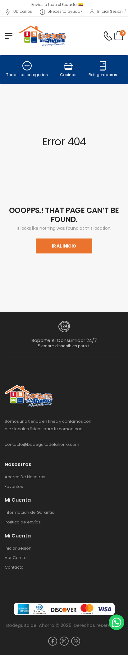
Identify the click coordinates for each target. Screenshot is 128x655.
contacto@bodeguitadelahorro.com (42, 444)
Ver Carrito (16, 557)
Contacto (14, 567)
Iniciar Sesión (18, 548)
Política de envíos (23, 522)
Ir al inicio (64, 246)
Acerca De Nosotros (25, 476)
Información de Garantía (30, 512)
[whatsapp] (75, 641)
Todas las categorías (27, 74)
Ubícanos (22, 11)
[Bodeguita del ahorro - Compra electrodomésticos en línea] (42, 35)
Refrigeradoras (103, 74)
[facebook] (52, 641)
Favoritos (14, 486)
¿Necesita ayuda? (65, 11)
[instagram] (64, 641)
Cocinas (68, 74)
